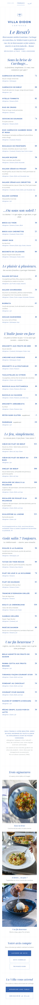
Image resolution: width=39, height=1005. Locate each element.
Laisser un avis (19, 953)
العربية (30, 3)
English (10, 3)
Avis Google (19, 960)
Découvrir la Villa (19, 996)
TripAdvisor (19, 966)
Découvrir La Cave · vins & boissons (19, 51)
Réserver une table (19, 989)
